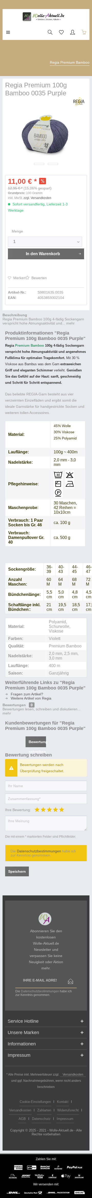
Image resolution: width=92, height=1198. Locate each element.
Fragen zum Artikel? (26, 694)
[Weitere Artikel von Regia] (80, 101)
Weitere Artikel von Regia (30, 698)
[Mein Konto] (72, 32)
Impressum (65, 1119)
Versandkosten (73, 1074)
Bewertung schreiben (37, 743)
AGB (22, 1119)
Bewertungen (14, 705)
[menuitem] (8, 32)
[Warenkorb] (83, 32)
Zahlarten (44, 1110)
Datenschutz (41, 1119)
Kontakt (62, 1102)
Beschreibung (15, 315)
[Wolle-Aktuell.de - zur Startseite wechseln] (46, 16)
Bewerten (38, 278)
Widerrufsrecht (68, 1110)
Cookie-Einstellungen (35, 1102)
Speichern (17, 871)
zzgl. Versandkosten (37, 198)
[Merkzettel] (61, 32)
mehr (70, 323)
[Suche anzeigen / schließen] (50, 32)
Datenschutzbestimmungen (39, 851)
